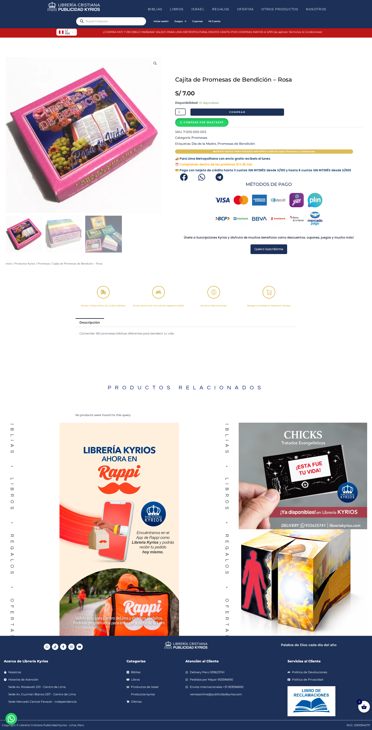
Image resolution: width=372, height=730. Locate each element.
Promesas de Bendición (236, 144)
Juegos (178, 21)
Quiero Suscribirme (268, 249)
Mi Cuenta (214, 21)
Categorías (136, 661)
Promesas (44, 263)
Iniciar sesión (161, 21)
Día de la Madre (204, 144)
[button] (163, 9)
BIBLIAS (155, 9)
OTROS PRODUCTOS (279, 9)
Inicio (9, 263)
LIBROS (177, 9)
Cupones (197, 21)
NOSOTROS (316, 9)
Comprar (237, 112)
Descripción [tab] (89, 322)
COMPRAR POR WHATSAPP (203, 122)
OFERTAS (245, 9)
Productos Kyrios (25, 263)
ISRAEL (198, 9)
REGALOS (220, 9)
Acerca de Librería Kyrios (26, 661)
